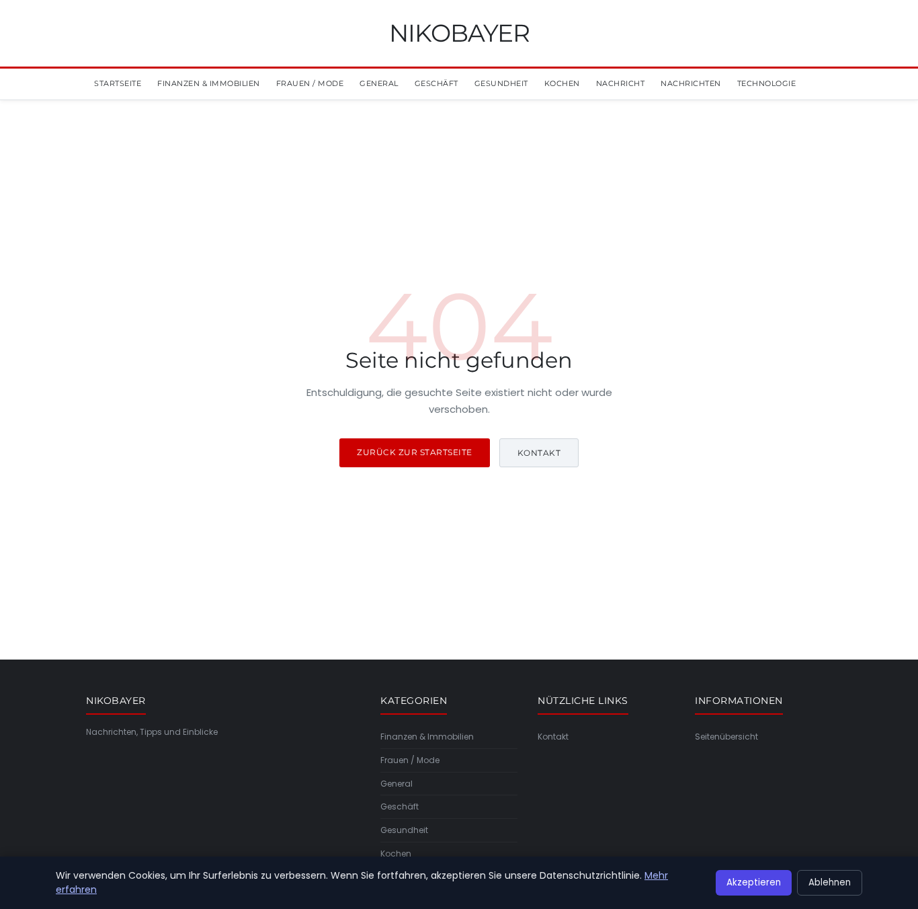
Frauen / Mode (310, 83)
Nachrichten (691, 83)
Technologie (766, 83)
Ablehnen (829, 882)
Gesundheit (501, 83)
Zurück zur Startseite (414, 452)
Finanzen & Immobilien (208, 83)
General (379, 83)
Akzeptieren (753, 882)
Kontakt (539, 453)
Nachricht (620, 83)
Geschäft (436, 83)
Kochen (562, 83)
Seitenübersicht (726, 736)
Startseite (117, 83)
